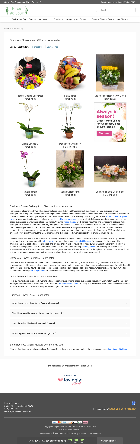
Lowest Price (52, 46)
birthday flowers (89, 246)
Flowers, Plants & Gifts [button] (102, 19)
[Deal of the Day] (110, 122)
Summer (33, 19)
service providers (38, 270)
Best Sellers (23, 46)
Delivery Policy (95, 433)
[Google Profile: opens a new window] (134, 403)
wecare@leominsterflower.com (17, 411)
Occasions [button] (44, 19)
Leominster (113, 348)
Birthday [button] (58, 19)
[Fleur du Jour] (24, 10)
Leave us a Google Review (122, 408)
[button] (133, 432)
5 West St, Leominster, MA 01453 (18, 406)
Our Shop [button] (121, 19)
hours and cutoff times (68, 283)
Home (6, 28)
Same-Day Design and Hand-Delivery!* (22, 2)
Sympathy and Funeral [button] (76, 19)
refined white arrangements (64, 219)
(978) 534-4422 (11, 408)
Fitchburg (123, 348)
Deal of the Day (19, 19)
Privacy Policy (60, 433)
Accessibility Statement (77, 433)
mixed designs (69, 221)
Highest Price (38, 46)
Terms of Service (46, 433)
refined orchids (48, 240)
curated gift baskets (82, 240)
